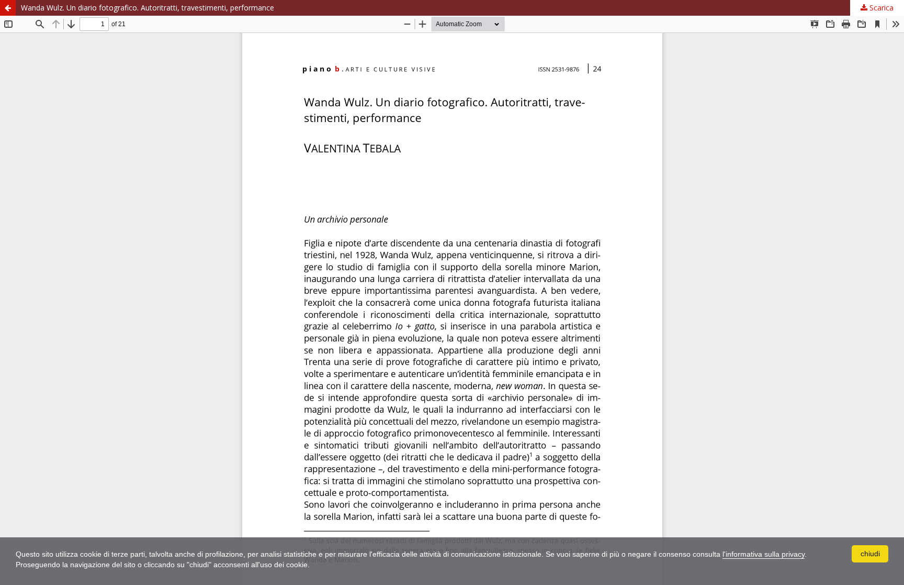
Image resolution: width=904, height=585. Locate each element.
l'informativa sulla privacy (763, 554)
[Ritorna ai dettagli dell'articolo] (8, 8)
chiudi (870, 553)
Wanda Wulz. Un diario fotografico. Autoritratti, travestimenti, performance (147, 8)
